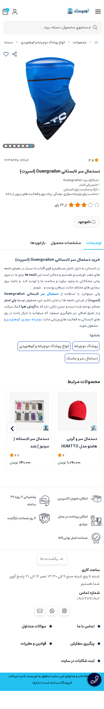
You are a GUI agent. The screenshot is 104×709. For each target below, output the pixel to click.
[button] (12, 428)
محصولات (79, 42)
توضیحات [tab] (93, 243)
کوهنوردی (13, 319)
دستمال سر (49, 294)
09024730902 (88, 598)
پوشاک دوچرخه (86, 346)
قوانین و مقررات (33, 643)
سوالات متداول (34, 626)
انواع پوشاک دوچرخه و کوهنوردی (43, 42)
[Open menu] (98, 11)
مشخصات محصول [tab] (66, 243)
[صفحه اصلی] (96, 42)
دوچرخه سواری (32, 319)
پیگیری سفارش (82, 643)
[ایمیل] (39, 611)
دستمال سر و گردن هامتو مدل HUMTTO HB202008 (79, 442)
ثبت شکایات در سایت (77, 661)
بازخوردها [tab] (37, 243)
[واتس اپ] (52, 611)
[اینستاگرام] (64, 611)
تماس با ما (85, 626)
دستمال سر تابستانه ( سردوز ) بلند (31, 442)
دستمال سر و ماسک (82, 358)
